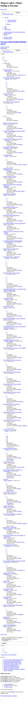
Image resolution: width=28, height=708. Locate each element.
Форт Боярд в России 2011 (10, 544)
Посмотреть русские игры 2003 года (13, 469)
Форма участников (8, 506)
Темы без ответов (8, 37)
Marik (5, 224)
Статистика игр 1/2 (8, 461)
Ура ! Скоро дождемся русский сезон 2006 (14, 561)
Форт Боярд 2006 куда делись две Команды (15, 223)
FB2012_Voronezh (22, 164)
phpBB (12, 692)
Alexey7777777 (22, 75)
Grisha (5, 177)
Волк (5, 582)
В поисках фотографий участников (13, 514)
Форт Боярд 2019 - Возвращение (12, 77)
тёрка (5, 538)
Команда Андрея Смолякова (11, 123)
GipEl (19, 345)
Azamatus (6, 187)
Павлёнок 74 (8, 546)
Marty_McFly (8, 71)
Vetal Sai (7, 79)
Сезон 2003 (6, 581)
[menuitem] (11, 20)
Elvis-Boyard (7, 562)
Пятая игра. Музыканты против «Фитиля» (14, 318)
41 (7, 439)
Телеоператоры (7, 597)
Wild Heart (6, 618)
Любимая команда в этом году (11, 340)
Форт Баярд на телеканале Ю (11, 248)
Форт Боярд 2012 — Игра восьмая (12, 360)
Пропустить (4, 9)
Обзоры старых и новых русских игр (13, 139)
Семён (6, 156)
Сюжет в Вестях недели (10, 573)
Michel (19, 369)
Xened (19, 558)
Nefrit (6, 234)
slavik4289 (20, 614)
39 (7, 436)
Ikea (6, 132)
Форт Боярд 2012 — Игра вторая (12, 372)
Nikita (19, 112)
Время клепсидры (8, 168)
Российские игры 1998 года (11, 147)
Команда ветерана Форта (10, 625)
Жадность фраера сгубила (10, 448)
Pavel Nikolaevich (9, 242)
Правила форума (5, 47)
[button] (5, 60)
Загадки (6, 479)
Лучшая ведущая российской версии (13, 240)
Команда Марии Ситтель (10, 176)
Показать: (4, 637)
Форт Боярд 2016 (8, 93)
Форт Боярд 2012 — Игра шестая (12, 392)
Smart (6, 95)
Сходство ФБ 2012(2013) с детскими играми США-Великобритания (15, 289)
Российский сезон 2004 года (11, 207)
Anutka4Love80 (7, 169)
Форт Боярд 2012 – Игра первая (12, 273)
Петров (20, 270)
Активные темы (8, 38)
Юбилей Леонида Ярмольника (11, 215)
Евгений (7, 258)
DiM (5, 606)
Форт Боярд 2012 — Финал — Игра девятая (15, 348)
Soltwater (20, 128)
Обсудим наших (8, 155)
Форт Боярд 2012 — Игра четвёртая (13, 412)
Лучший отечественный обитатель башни (14, 131)
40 (7, 437)
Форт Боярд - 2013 (8, 306)
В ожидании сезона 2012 (10, 429)
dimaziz (20, 594)
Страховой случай (8, 589)
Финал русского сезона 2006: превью (13, 605)
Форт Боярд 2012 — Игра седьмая (12, 384)
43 (7, 441)
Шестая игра (7, 617)
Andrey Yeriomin (8, 480)
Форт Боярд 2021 (8, 69)
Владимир (20, 99)
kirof (19, 381)
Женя (5, 124)
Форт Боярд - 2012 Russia (10, 527)
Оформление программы (10, 194)
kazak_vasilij (21, 467)
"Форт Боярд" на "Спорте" (10, 492)
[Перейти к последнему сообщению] (26, 75)
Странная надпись (8, 298)
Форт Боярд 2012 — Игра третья (12, 420)
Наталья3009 (7, 471)
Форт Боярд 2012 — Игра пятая (12, 404)
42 (7, 440)
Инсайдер (20, 401)
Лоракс (5, 307)
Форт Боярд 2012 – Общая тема (11, 101)
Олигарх (20, 152)
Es (4, 103)
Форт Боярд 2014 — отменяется (12, 257)
